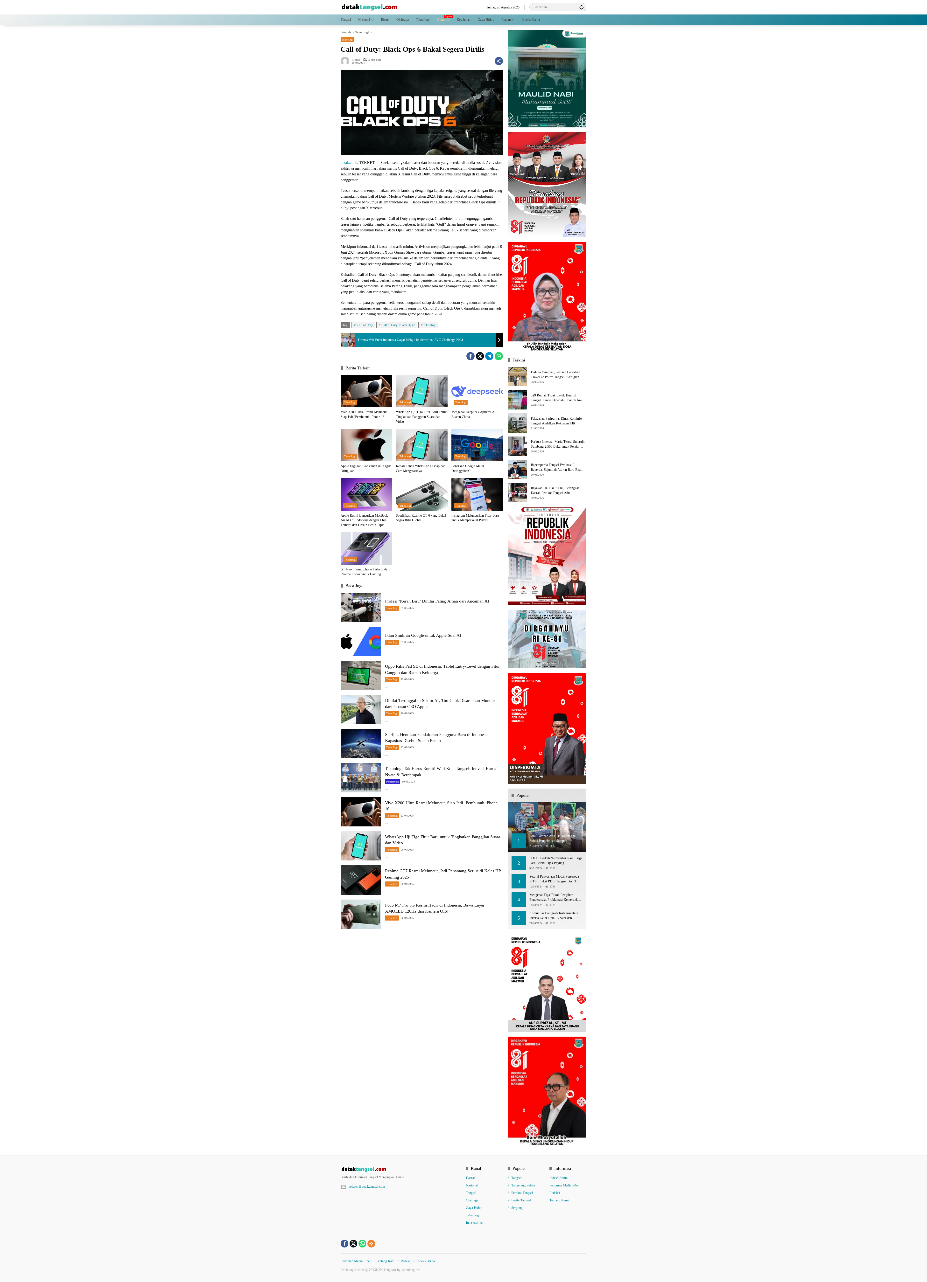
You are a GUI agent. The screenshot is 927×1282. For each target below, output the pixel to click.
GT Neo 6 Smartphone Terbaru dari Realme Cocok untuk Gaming (365, 572)
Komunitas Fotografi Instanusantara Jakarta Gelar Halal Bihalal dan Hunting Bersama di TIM (553, 915)
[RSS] (371, 1243)
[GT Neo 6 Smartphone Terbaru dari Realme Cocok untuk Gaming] (366, 548)
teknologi (430, 325)
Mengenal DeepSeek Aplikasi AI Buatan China (473, 414)
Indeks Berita (558, 1178)
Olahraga (472, 1200)
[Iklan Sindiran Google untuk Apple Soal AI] (361, 641)
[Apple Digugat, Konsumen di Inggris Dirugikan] (366, 445)
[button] (581, 7)
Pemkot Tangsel (522, 1193)
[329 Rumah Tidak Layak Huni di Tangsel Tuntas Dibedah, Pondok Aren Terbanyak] (517, 399)
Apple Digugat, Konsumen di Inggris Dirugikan (366, 468)
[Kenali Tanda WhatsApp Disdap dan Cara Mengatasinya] (421, 445)
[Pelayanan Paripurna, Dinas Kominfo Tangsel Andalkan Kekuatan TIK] (517, 423)
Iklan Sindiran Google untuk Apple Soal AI (423, 635)
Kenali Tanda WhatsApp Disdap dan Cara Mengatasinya (420, 468)
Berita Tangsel (521, 1200)
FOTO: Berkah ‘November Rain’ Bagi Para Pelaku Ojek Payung (555, 860)
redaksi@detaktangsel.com (367, 1186)
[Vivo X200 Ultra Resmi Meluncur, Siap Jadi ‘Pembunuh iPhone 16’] (366, 391)
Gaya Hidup (474, 1208)
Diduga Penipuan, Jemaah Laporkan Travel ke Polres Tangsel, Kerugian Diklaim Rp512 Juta (555, 374)
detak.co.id (349, 162)
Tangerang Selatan (523, 1185)
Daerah (471, 1178)
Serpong (517, 1208)
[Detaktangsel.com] (370, 7)
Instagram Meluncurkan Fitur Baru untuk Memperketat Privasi (475, 518)
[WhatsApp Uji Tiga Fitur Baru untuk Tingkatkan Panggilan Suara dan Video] (421, 391)
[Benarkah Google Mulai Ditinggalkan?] (477, 445)
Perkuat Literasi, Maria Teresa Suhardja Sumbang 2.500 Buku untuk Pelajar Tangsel (558, 444)
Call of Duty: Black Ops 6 (398, 325)
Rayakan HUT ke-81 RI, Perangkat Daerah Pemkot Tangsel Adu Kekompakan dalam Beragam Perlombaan (555, 490)
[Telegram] (489, 356)
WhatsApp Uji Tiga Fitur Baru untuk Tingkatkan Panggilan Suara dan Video (421, 416)
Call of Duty (365, 325)
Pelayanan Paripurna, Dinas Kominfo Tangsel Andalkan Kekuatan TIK (556, 421)
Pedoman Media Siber (564, 1185)
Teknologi (347, 39)
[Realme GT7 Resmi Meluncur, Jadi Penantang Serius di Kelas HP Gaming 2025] (361, 879)
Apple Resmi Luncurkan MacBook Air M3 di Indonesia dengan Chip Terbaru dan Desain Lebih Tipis (364, 520)
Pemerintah (392, 781)
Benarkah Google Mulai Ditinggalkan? (467, 468)
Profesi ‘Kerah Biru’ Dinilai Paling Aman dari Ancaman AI (437, 601)
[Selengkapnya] (401, 1169)
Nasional (472, 1185)
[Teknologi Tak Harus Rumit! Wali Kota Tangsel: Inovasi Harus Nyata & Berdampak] (361, 777)
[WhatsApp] (499, 356)
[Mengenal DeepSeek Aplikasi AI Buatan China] (477, 391)
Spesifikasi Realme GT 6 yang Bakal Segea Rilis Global (421, 518)
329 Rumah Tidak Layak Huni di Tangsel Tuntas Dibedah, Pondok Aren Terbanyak (557, 398)
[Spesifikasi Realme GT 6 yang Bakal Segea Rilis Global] (421, 494)
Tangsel (471, 1193)
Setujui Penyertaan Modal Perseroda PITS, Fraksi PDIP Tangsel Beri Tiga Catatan (555, 879)
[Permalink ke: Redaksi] (346, 61)
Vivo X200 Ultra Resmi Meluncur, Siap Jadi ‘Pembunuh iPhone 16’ (364, 414)
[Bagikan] (499, 61)
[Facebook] (470, 356)
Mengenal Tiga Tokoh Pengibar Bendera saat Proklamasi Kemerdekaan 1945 (555, 897)
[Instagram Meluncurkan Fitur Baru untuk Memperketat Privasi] (477, 494)
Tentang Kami (559, 1200)
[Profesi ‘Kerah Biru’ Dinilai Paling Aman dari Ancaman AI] (361, 607)
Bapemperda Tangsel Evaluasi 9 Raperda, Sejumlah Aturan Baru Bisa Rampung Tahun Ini (556, 467)
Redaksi (356, 59)
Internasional (475, 1223)
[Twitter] (480, 356)
